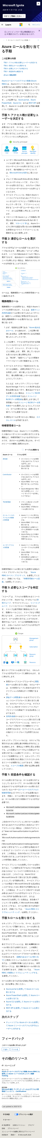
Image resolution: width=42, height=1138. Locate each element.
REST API (32, 103)
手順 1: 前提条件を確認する (13, 71)
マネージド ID (21, 223)
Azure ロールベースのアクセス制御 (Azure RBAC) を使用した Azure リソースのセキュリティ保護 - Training (21, 1073)
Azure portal (23, 99)
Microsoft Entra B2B (18, 172)
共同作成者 (10, 716)
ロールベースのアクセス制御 (18, 40)
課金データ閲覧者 (13, 697)
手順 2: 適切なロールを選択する (15, 65)
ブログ (30, 1125)
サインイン (36, 25)
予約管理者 (7, 502)
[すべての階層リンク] (4, 40)
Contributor (7, 474)
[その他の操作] (38, 40)
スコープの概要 (17, 765)
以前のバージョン (19, 1125)
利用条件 (5, 1135)
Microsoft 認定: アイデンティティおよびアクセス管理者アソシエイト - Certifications (20, 1090)
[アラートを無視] (38, 3)
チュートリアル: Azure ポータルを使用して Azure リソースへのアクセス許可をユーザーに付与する (22, 1025)
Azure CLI (17, 103)
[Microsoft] (21, 24)
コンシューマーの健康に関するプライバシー (17, 1131)
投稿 (3, 1128)
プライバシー (12, 1128)
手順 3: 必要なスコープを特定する (16, 68)
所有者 (5, 459)
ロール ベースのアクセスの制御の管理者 (8, 517)
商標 (12, 1135)
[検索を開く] (29, 25)
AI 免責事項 (6, 1125)
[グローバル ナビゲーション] (2, 25)
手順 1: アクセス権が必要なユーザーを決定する (20, 62)
